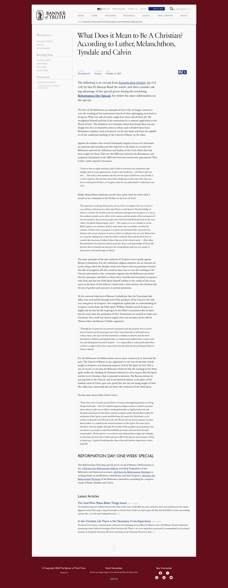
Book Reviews (43, 48)
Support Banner (118, 9)
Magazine (110, 15)
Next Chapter (165, 15)
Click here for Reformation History (100, 468)
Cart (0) (158, 9)
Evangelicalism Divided (132, 82)
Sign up (114, 579)
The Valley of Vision (46, 82)
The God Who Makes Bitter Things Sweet (102, 503)
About (183, 15)
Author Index (44, 60)
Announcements (45, 41)
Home (80, 22)
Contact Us (133, 9)
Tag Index (41, 67)
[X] (185, 72)
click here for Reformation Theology (131, 472)
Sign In (143, 9)
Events (146, 15)
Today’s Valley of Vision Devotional (48, 87)
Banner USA (105, 9)
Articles (98, 73)
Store (94, 15)
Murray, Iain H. (84, 73)
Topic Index (42, 70)
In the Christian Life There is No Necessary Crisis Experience (114, 521)
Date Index (42, 63)
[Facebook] (180, 72)
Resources (129, 15)
